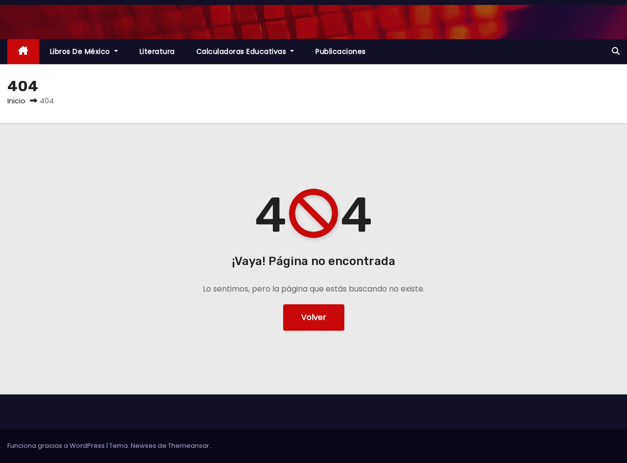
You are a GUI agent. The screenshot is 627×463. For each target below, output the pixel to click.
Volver (313, 317)
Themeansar (188, 445)
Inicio (16, 101)
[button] (616, 51)
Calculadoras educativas (242, 51)
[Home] (23, 51)
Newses (143, 445)
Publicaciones (340, 51)
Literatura (157, 51)
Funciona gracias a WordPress (56, 445)
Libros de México (81, 51)
